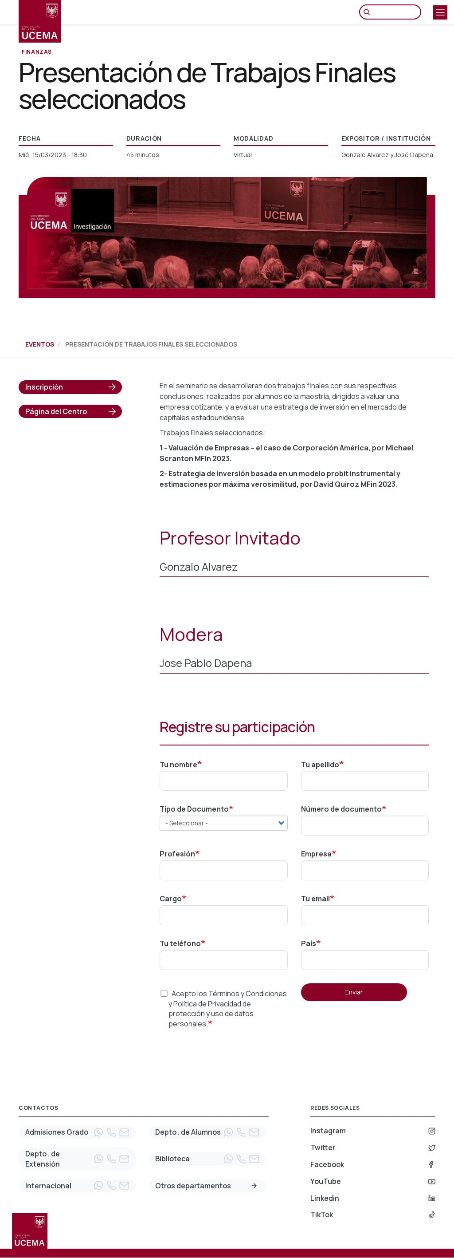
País (308, 943)
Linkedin (324, 1198)
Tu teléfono (180, 943)
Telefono (111, 1132)
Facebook (327, 1164)
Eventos (39, 344)
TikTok (321, 1214)
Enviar (354, 992)
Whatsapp (98, 1132)
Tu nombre (178, 764)
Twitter (322, 1147)
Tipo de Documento (194, 809)
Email (124, 1132)
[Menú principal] (440, 12)
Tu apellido (320, 764)
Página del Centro (56, 411)
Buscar (369, 12)
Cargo (171, 898)
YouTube (325, 1181)
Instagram (328, 1131)
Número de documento (341, 809)
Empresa (316, 854)
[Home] (40, 21)
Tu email (315, 898)
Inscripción (44, 387)
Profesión (177, 854)
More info (254, 1185)
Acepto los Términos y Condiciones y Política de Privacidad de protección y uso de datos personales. (227, 1009)
